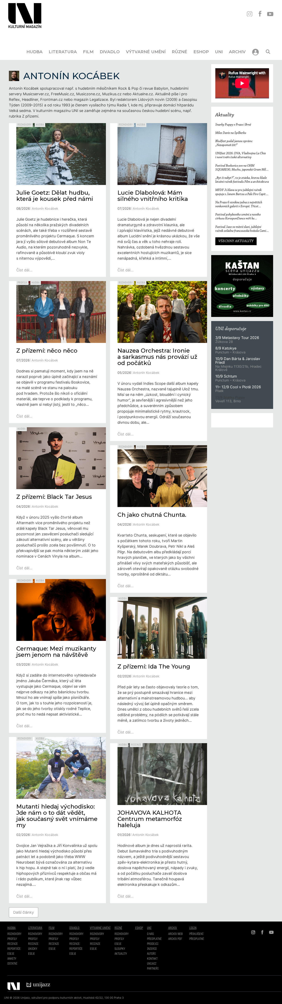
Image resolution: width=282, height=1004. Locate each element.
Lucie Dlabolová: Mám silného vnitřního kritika (152, 195)
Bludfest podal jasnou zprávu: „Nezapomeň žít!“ (234, 143)
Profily (22, 282)
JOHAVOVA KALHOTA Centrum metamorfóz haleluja (151, 819)
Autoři (151, 954)
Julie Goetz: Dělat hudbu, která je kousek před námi (54, 195)
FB (259, 14)
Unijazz (151, 963)
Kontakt (152, 958)
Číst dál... (24, 270)
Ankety (11, 958)
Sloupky (120, 949)
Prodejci (152, 944)
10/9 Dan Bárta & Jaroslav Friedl (237, 361)
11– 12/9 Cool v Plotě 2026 (238, 387)
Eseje (10, 954)
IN (249, 14)
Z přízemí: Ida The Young (153, 666)
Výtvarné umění (146, 51)
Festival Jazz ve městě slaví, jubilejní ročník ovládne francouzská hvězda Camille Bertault (242, 229)
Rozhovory (25, 124)
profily (33, 939)
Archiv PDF (175, 939)
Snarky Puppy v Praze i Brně (233, 124)
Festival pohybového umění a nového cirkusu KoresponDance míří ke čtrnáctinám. (238, 217)
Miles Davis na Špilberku (230, 133)
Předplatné (154, 939)
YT (270, 14)
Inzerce (152, 949)
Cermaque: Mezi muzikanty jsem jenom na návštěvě (56, 651)
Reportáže (14, 949)
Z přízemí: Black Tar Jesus (54, 496)
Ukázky (32, 949)
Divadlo (110, 51)
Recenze (136, 744)
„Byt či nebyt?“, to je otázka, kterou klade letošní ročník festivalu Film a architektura (242, 180)
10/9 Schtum (226, 376)
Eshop (201, 51)
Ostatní (12, 963)
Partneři (153, 968)
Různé (179, 51)
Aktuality (224, 115)
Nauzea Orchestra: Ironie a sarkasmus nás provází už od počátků (157, 356)
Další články (23, 912)
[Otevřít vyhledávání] (268, 52)
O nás (150, 934)
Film (88, 51)
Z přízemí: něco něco (46, 350)
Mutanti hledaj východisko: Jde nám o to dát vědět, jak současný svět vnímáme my (56, 816)
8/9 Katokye (225, 348)
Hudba (34, 51)
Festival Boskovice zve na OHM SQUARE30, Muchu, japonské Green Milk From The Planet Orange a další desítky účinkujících (241, 168)
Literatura (63, 51)
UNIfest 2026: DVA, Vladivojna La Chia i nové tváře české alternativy (240, 155)
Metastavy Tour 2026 (237, 337)
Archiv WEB (175, 934)
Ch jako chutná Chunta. (151, 514)
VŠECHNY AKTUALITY (236, 241)
